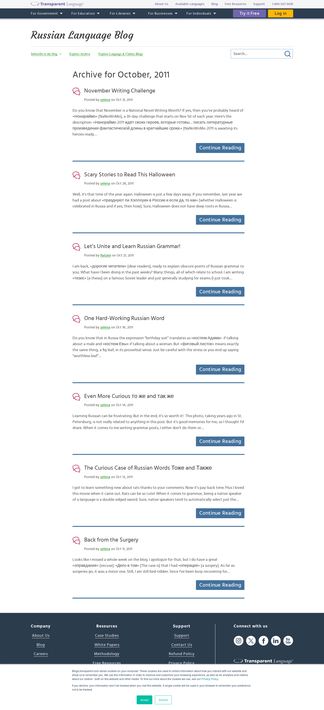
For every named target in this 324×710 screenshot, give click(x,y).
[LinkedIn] (276, 641)
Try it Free (249, 13)
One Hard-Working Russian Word (124, 318)
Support (181, 636)
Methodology (106, 654)
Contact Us (181, 645)
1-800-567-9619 (282, 4)
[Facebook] (263, 641)
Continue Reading (220, 148)
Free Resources (107, 663)
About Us (41, 636)
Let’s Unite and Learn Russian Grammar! (132, 246)
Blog (41, 645)
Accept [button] (144, 700)
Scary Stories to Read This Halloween (129, 174)
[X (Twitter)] (251, 641)
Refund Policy (182, 654)
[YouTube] (288, 641)
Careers (41, 654)
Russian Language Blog (82, 35)
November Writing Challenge (119, 91)
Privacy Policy (209, 679)
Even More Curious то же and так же (129, 396)
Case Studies (107, 636)
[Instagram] (239, 641)
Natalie (105, 255)
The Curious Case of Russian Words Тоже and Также (148, 468)
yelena (105, 100)
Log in (281, 13)
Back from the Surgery (111, 540)
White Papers (106, 645)
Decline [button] (163, 700)
